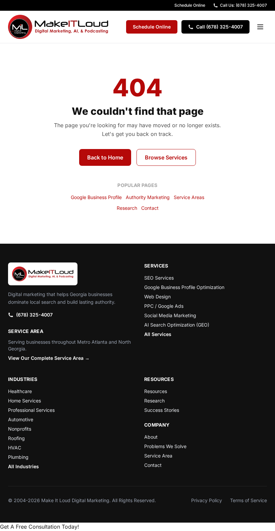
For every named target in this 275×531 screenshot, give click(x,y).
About (151, 437)
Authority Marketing (148, 197)
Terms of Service (248, 500)
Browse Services (166, 157)
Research (127, 208)
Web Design (157, 296)
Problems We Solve (165, 446)
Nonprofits (19, 429)
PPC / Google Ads (163, 306)
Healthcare (20, 391)
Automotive (20, 419)
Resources (155, 391)
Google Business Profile (96, 197)
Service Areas (189, 197)
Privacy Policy (206, 500)
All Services (157, 334)
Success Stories (161, 410)
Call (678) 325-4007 (219, 27)
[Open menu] (260, 27)
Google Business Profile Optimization (184, 287)
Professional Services (31, 410)
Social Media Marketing (170, 315)
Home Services (24, 400)
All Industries (23, 466)
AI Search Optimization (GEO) (176, 325)
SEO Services (159, 278)
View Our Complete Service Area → (49, 358)
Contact (150, 208)
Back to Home (105, 157)
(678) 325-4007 (34, 315)
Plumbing (18, 457)
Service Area (158, 455)
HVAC (14, 447)
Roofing (16, 438)
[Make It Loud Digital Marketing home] (58, 27)
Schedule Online (189, 5)
